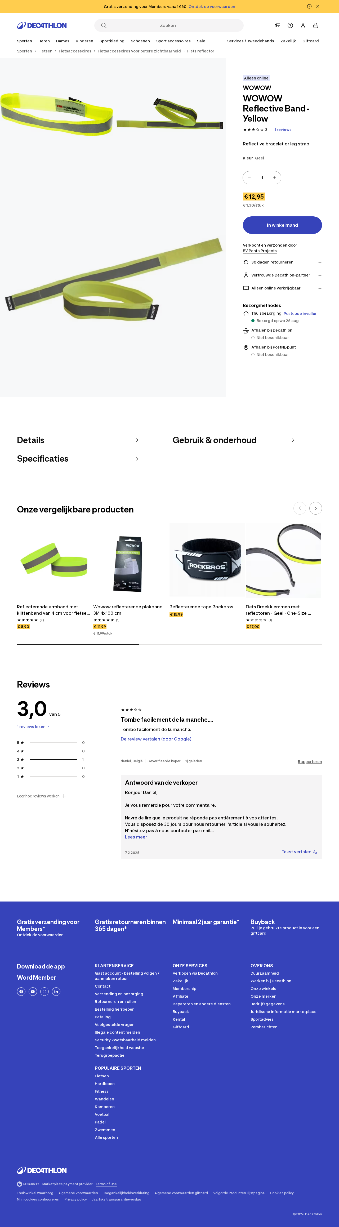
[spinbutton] (262, 177)
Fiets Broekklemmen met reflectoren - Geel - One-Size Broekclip (277, 610)
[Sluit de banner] (318, 6)
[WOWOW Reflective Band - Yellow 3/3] (113, 284)
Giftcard (310, 41)
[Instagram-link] (44, 991)
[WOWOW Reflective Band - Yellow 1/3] (169, 114)
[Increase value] (274, 177)
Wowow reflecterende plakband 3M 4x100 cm (128, 610)
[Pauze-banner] (309, 6)
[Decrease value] (249, 177)
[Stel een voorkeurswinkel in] (277, 25)
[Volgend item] (315, 508)
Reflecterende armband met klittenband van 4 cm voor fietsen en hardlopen (53, 610)
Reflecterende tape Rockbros (201, 606)
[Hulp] (290, 25)
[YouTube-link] (33, 991)
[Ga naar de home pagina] (42, 25)
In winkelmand (282, 225)
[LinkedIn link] (56, 991)
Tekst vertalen (296, 851)
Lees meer (136, 837)
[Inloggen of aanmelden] (303, 25)
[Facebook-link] (21, 991)
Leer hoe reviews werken (38, 796)
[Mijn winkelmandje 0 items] (315, 25)
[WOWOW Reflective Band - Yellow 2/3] (56, 114)
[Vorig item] (299, 508)
